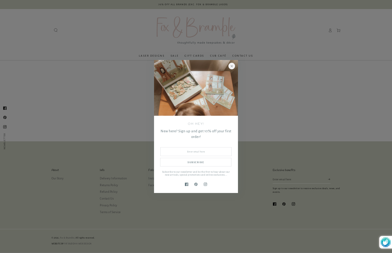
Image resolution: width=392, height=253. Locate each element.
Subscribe (196, 162)
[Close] (232, 66)
